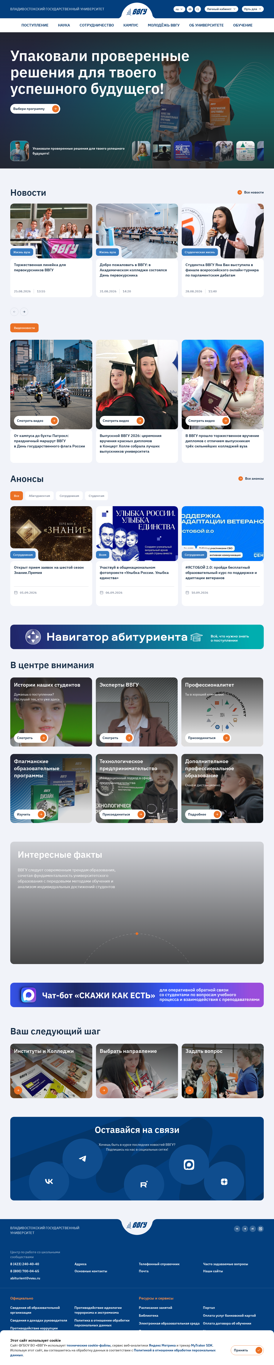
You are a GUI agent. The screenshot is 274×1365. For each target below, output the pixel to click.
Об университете (206, 25)
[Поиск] (198, 9)
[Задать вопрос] (189, 1090)
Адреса (80, 1264)
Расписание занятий (155, 1307)
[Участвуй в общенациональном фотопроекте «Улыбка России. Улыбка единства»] (137, 556)
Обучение (243, 25)
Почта (144, 1271)
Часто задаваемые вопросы (225, 1264)
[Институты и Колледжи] (18, 1090)
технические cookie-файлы (89, 1345)
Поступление (34, 25)
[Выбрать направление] (104, 1090)
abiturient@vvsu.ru (25, 1278)
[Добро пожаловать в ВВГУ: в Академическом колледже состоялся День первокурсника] (137, 250)
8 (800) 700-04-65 (24, 1271)
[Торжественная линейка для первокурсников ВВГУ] (51, 250)
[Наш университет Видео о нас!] (224, 151)
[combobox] (179, 9)
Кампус (130, 25)
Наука (64, 25)
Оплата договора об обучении (227, 1323)
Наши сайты (213, 1271)
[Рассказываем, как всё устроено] (141, 151)
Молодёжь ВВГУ (163, 25)
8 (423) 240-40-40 (24, 1264)
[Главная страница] (137, 12)
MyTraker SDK (201, 1345)
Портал (209, 1307)
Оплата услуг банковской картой (229, 1315)
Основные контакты (91, 1271)
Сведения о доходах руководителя (38, 1320)
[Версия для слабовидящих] (190, 9)
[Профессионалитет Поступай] (245, 151)
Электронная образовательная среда (169, 1323)
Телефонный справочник (159, 1264)
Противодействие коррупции (34, 1328)
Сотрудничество (97, 25)
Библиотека (148, 1315)
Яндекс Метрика (162, 1345)
